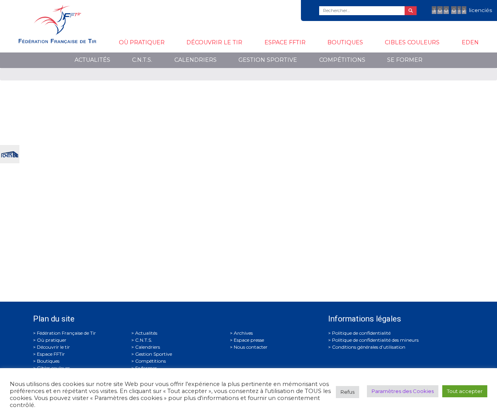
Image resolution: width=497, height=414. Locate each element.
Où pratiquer (142, 42)
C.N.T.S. (142, 59)
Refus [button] (348, 392)
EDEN (470, 42)
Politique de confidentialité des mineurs (375, 340)
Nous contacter (251, 347)
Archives (243, 333)
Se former (404, 59)
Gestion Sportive (267, 59)
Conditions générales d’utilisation (368, 347)
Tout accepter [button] (465, 391)
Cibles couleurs (412, 42)
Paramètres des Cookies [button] (403, 391)
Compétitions (342, 59)
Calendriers (195, 59)
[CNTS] (9, 153)
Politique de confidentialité (361, 333)
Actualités (92, 59)
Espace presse (249, 340)
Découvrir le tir (214, 42)
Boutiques (345, 42)
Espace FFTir (285, 42)
